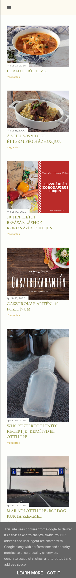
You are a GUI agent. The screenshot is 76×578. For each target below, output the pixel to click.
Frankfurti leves (27, 71)
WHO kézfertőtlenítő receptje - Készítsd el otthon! (32, 431)
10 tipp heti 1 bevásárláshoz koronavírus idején (30, 222)
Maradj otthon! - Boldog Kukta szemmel (36, 513)
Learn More (30, 572)
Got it (54, 572)
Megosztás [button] (13, 76)
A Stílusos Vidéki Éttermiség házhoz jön (34, 138)
